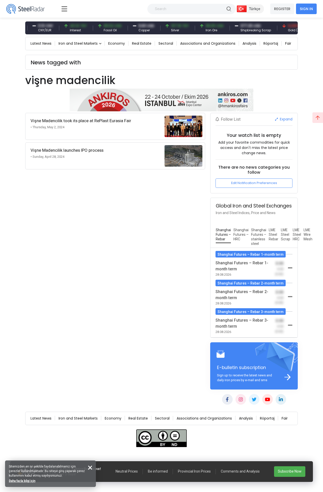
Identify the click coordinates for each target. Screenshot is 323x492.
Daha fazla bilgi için (22, 481)
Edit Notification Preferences (254, 182)
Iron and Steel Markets (78, 43)
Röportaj (270, 43)
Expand (285, 119)
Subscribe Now (290, 471)
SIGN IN (306, 8)
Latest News (41, 43)
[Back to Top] (317, 117)
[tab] (223, 234)
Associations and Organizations (207, 43)
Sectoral (165, 43)
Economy (116, 43)
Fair (288, 43)
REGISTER (282, 8)
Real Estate (141, 43)
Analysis (249, 43)
